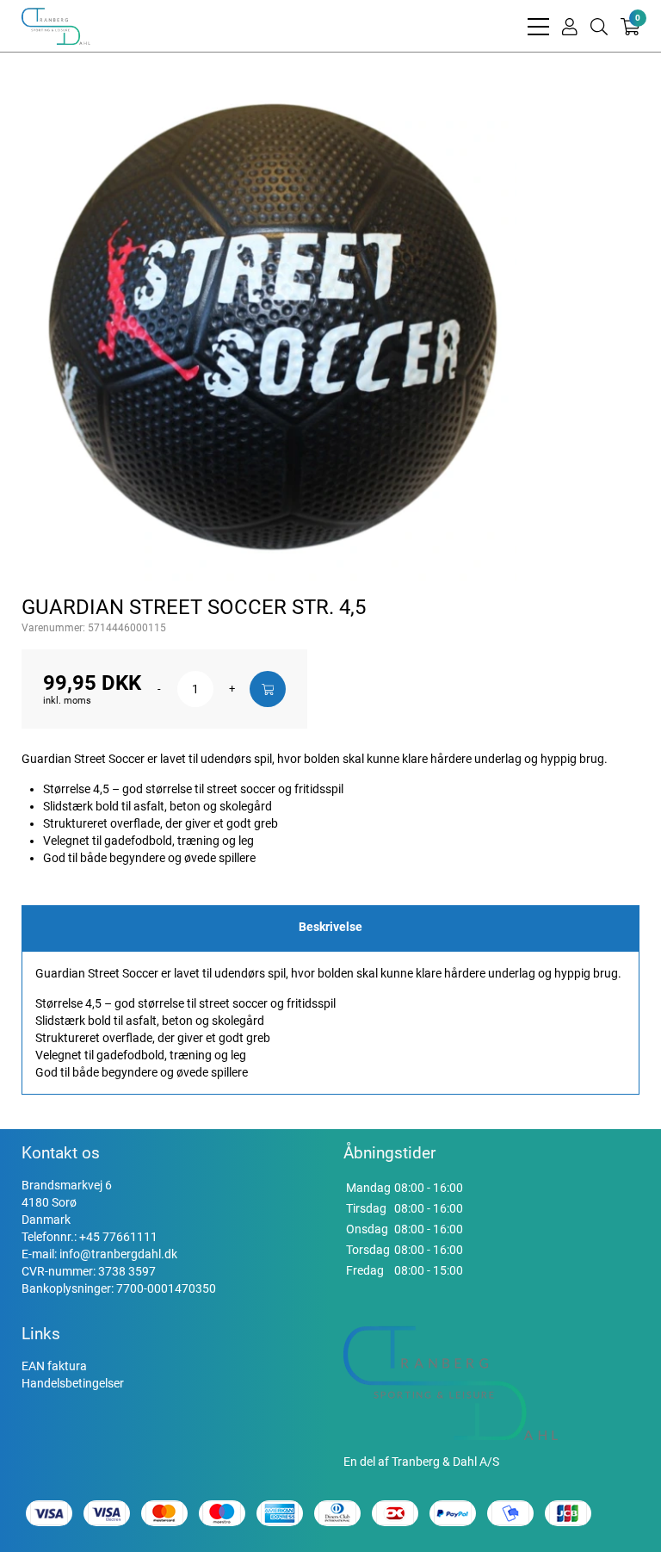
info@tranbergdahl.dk (118, 1254)
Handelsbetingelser (73, 1383)
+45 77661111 (118, 1237)
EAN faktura (54, 1366)
